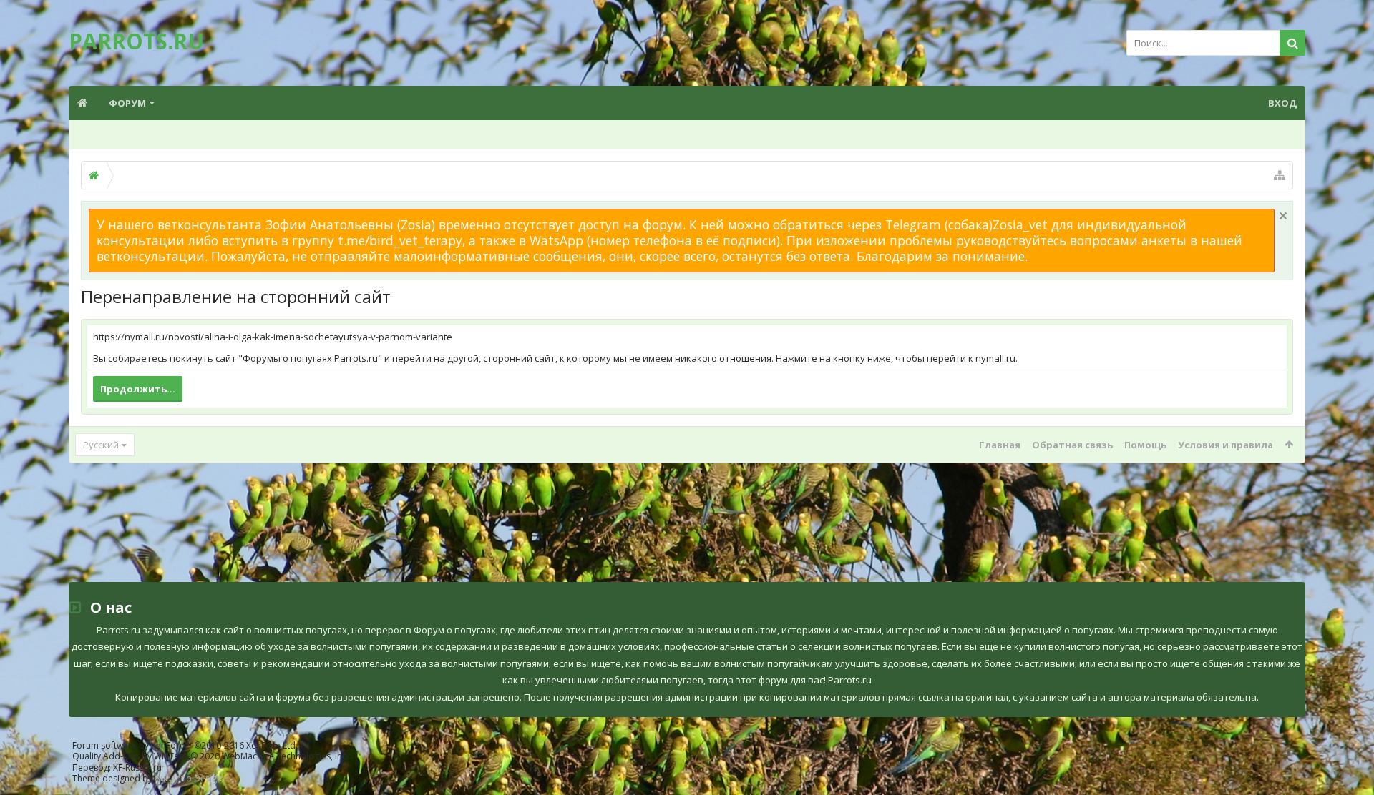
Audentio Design (188, 778)
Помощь (1145, 444)
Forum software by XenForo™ (185, 745)
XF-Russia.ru (137, 767)
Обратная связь (1072, 444)
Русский (101, 444)
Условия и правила (1225, 444)
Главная (999, 444)
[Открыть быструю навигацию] (1279, 175)
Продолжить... (137, 388)
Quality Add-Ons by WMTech (210, 756)
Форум (127, 103)
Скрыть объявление (1283, 216)
